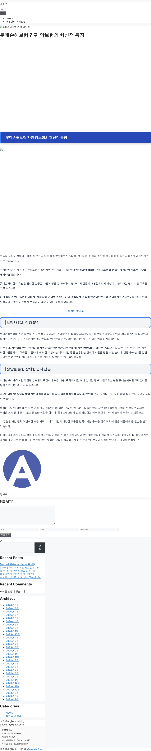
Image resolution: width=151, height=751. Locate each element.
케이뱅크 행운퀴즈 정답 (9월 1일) (18, 574)
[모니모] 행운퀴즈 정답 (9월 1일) (17, 564)
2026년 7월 (12, 611)
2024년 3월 (12, 673)
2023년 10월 (13, 689)
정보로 (3, 3)
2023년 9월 (12, 692)
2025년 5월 (12, 640)
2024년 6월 (12, 666)
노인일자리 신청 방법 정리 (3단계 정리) (21, 577)
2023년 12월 (13, 683)
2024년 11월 (12, 657)
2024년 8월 (12, 660)
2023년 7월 (12, 699)
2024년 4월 (12, 670)
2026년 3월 (12, 624)
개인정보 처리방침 (16, 21)
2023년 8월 (12, 696)
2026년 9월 (12, 605)
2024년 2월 (12, 676)
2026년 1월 (12, 631)
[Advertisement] (75, 63)
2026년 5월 (12, 618)
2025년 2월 (12, 650)
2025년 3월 (12, 647)
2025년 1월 (12, 653)
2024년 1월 (12, 679)
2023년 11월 (12, 686)
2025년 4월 (12, 644)
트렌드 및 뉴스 (14, 715)
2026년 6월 (12, 614)
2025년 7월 (12, 637)
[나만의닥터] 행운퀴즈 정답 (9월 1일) (20, 567)
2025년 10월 (13, 634)
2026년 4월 (12, 621)
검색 (2, 540)
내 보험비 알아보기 (75, 310)
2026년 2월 (12, 627)
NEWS (9, 18)
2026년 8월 (12, 608)
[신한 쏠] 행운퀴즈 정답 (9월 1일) (18, 570)
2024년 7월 (12, 663)
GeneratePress (35, 749)
